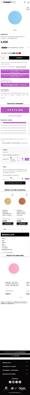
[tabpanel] (15, 17)
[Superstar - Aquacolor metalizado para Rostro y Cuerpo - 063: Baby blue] (11, 53)
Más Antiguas (16, 143)
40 (15, 62)
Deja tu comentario (21, 66)
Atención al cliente (9, 366)
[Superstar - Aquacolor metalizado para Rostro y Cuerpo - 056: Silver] (5, 53)
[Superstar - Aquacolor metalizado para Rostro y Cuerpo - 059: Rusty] (19, 53)
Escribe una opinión (15, 115)
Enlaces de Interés (9, 374)
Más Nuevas (24, 143)
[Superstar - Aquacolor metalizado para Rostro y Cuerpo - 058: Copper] (17, 53)
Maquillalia (7, 362)
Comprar (8, 223)
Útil (23, 160)
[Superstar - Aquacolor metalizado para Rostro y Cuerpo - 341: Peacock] (14, 53)
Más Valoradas (6, 143)
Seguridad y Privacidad (10, 370)
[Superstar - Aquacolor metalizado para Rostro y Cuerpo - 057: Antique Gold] (8, 53)
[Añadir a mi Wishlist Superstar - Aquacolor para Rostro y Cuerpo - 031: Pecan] (22, 195)
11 (11, 62)
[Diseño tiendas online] (22, 388)
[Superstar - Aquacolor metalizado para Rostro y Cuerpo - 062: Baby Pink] (2, 53)
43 (13, 62)
